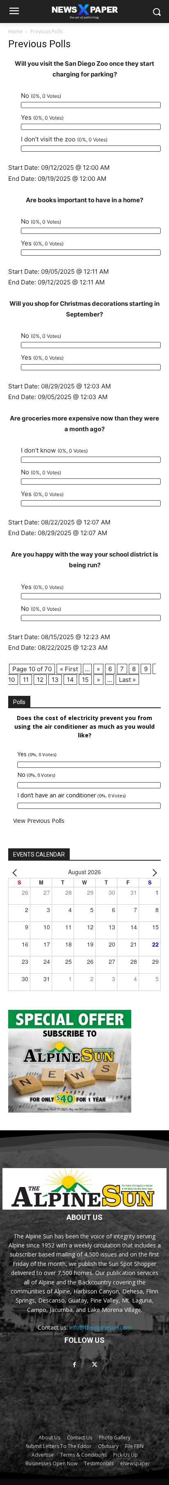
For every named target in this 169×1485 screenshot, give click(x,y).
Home (15, 31)
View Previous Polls (38, 820)
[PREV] (16, 872)
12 (40, 680)
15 (85, 680)
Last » (127, 680)
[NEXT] (153, 872)
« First (69, 669)
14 (70, 680)
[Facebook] (74, 1365)
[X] (95, 1365)
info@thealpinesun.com (100, 1327)
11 (26, 680)
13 (55, 680)
